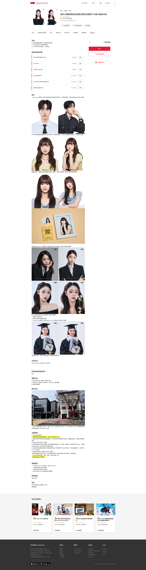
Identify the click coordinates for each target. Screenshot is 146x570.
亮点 (33, 33)
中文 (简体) (84, 3)
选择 (80, 57)
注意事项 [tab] (75, 33)
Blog (104, 554)
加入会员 (108, 3)
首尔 (70, 11)
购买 (99, 49)
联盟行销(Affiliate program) (94, 550)
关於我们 (61, 548)
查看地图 (34, 486)
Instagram (105, 550)
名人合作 (90, 556)
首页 (61, 11)
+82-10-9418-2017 (78, 550)
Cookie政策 (61, 556)
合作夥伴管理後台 (92, 554)
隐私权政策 (61, 554)
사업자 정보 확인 (49, 552)
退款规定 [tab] (84, 33)
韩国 (65, 11)
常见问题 (61, 550)
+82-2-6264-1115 (77, 548)
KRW (93, 3)
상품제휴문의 (90, 548)
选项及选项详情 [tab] (42, 33)
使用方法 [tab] (58, 33)
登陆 (100, 3)
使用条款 (61, 552)
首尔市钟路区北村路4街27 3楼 (69, 20)
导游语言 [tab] (92, 33)
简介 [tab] (51, 33)
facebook (105, 548)
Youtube (104, 552)
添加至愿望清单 (100, 54)
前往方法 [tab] (66, 33)
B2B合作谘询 (91, 552)
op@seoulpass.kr (77, 552)
